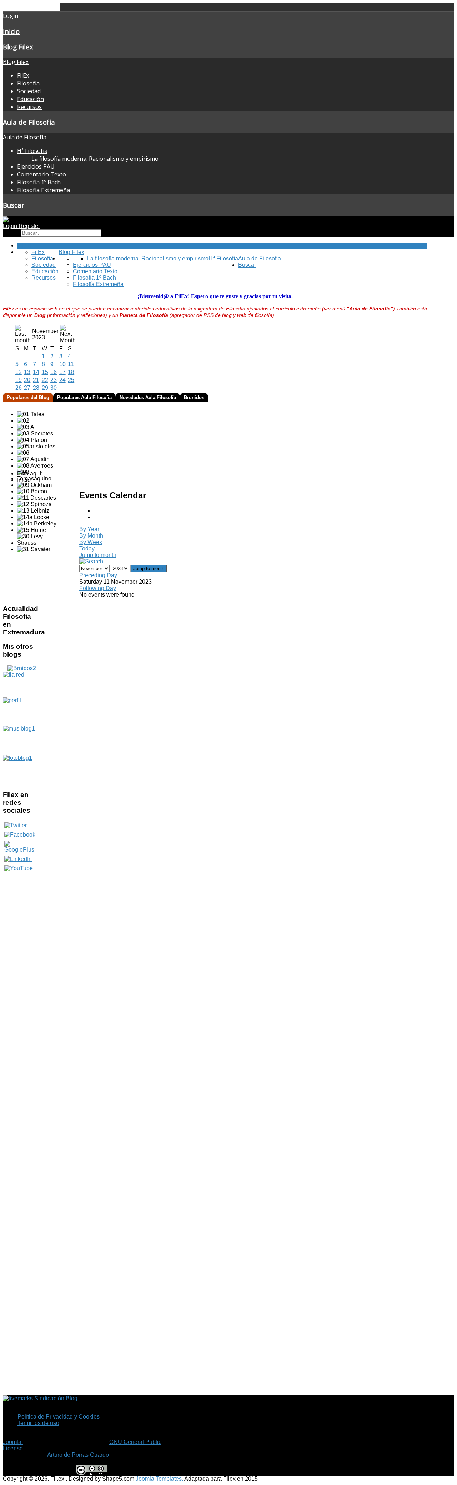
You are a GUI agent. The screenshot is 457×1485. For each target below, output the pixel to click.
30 (53, 388)
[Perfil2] (22, 711)
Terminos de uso (38, 1423)
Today (87, 548)
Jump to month (97, 555)
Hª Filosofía (32, 151)
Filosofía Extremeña (43, 190)
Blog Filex (18, 46)
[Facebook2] (20, 835)
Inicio (11, 31)
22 (45, 380)
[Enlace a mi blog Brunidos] (21, 668)
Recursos (29, 107)
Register (29, 226)
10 (62, 364)
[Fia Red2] (22, 684)
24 (62, 380)
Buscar (13, 204)
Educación (30, 99)
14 (36, 372)
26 (18, 388)
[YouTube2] (18, 868)
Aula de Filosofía (29, 122)
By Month (91, 536)
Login (11, 226)
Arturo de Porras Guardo (78, 1455)
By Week (90, 542)
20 (27, 380)
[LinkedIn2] (18, 859)
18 (71, 372)
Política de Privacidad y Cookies (58, 1417)
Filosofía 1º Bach (39, 182)
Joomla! (13, 1442)
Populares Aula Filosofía (84, 397)
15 (45, 372)
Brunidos (194, 397)
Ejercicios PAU (36, 166)
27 (27, 388)
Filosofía (28, 83)
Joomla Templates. (159, 1479)
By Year (89, 529)
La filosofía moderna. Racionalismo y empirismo (95, 159)
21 (36, 380)
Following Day (97, 588)
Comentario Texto (41, 174)
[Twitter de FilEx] (15, 825)
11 (71, 364)
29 (45, 388)
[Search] (91, 561)
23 (53, 380)
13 (27, 372)
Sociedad (29, 91)
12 (18, 372)
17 (62, 372)
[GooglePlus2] (22, 847)
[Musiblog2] (22, 740)
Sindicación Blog (55, 1398)
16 (53, 372)
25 (71, 380)
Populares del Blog (28, 397)
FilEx (23, 75)
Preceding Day (98, 575)
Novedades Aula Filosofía (148, 397)
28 (36, 388)
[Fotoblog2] (22, 769)
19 (18, 380)
